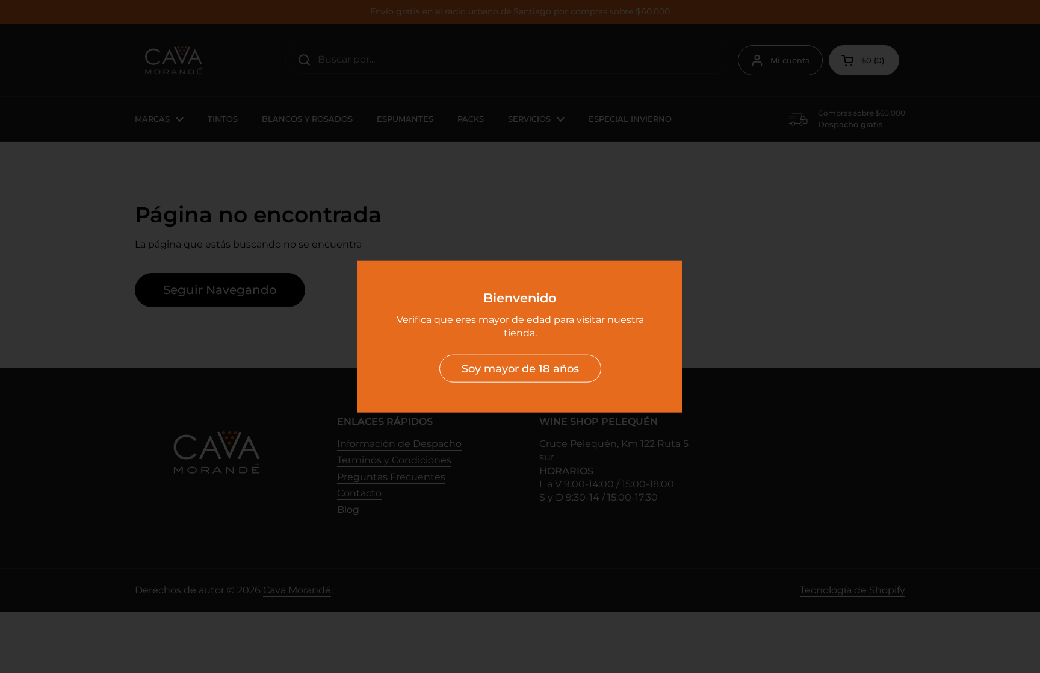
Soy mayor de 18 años (520, 368)
